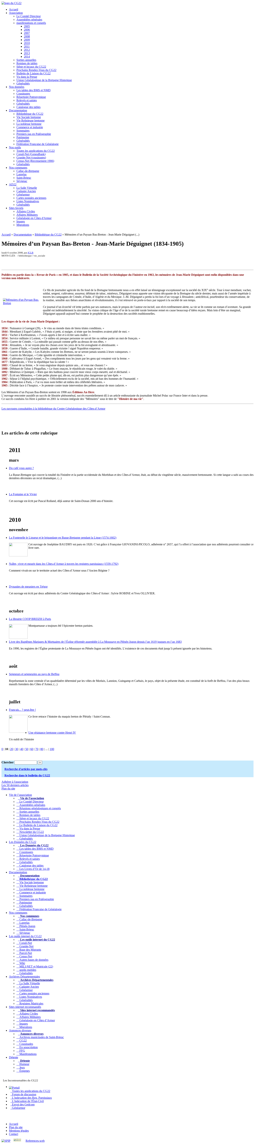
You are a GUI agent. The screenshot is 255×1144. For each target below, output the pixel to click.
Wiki (21, 963)
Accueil (13, 9)
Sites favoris (16, 208)
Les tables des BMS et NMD (33, 90)
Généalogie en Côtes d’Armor (36, 1020)
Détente (13, 1057)
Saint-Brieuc (23, 177)
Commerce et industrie (29, 127)
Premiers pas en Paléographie (33, 134)
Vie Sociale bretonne (28, 117)
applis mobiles (27, 969)
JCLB (30, 252)
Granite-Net (25, 946)
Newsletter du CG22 (31, 831)
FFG (21, 1050)
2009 (27, 39)
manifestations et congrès (31, 22)
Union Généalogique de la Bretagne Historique (44, 80)
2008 (27, 36)
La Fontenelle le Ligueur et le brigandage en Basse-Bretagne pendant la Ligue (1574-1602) (62, 537)
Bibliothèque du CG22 (29, 113)
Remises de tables (26, 63)
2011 (27, 46)
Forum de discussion (23, 1094)
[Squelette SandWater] (17, 1140)
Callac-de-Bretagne (27, 171)
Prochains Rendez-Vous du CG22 (36, 70)
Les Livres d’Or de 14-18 (33, 868)
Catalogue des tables (28, 107)
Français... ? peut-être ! (22, 709)
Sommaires (22, 130)
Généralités (23, 83)
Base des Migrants (29, 949)
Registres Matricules (30, 1003)
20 (11, 749)
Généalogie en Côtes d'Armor (34, 218)
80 (41, 749)
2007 (27, 33)
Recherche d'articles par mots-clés (25, 769)
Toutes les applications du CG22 (35, 150)
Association (16, 12)
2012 (27, 49)
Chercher (7, 762)
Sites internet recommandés (25, 1006)
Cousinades (25, 1043)
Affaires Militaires (27, 214)
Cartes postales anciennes (31, 197)
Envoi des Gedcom (22, 1104)
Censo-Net (25, 956)
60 (31, 749)
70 (36, 749)
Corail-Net (25, 943)
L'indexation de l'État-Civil (27, 1101)
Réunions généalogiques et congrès (39, 808)
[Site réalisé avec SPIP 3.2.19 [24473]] (5, 1140)
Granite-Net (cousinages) (31, 157)
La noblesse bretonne (28, 123)
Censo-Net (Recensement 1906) (35, 160)
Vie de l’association (20, 794)
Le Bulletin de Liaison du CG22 (37, 825)
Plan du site (8, 788)
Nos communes (18, 167)
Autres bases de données (33, 959)
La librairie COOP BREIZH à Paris (30, 619)
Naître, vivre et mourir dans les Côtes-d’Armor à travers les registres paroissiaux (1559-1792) (63, 563)
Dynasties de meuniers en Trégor (28, 586)
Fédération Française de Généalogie (37, 144)
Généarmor (23, 194)
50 (26, 749)
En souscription (28, 1047)
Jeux (21, 1067)
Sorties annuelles (26, 60)
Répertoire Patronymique (31, 97)
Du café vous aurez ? (21, 468)
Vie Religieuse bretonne (30, 120)
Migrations (22, 224)
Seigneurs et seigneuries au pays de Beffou (34, 674)
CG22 (22, 1040)
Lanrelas (21, 174)
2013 (27, 53)
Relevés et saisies (26, 100)
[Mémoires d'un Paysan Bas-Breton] (21, 303)
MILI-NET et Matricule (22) (35, 966)
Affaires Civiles (25, 211)
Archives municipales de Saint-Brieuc (41, 1037)
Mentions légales (19, 1130)
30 (16, 749)
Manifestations (27, 1054)
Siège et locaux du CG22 (31, 66)
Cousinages (23, 93)
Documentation (18, 110)
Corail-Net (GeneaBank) (31, 154)
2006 (27, 29)
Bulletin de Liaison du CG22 (33, 73)
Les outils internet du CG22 (25, 936)
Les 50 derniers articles (15, 785)
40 (21, 749)
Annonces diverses (20, 1030)
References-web (35, 1140)
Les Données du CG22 (22, 842)
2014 (27, 56)
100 (52, 749)
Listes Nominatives (27, 201)
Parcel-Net (25, 953)
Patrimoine (22, 137)
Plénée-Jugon (26, 926)
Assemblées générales (29, 19)
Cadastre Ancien (26, 191)
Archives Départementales (24, 976)
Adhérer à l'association (14, 781)
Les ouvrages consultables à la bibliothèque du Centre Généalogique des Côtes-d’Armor (53, 408)
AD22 (12, 184)
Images (20, 221)
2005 (27, 26)
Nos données (16, 86)
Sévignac (21, 181)
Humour (23, 1064)
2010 (27, 43)
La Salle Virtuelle (26, 187)
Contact (13, 1134)
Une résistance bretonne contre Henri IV (52, 732)
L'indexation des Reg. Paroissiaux (31, 1097)
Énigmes (24, 1070)
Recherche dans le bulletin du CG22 (27, 775)
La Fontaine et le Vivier (23, 494)
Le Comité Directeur (28, 16)
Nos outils (15, 147)
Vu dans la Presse (26, 76)
